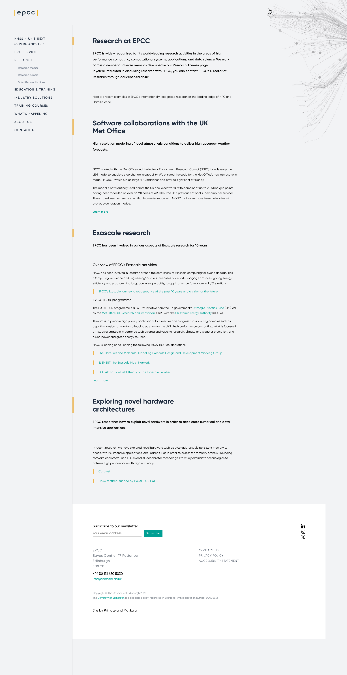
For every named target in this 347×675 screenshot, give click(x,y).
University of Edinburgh (111, 597)
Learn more (100, 380)
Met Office (109, 313)
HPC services (26, 52)
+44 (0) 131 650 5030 (108, 573)
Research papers (28, 74)
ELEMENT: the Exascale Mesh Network (124, 362)
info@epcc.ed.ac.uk (107, 579)
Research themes (28, 67)
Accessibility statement (219, 560)
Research (23, 60)
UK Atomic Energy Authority (193, 313)
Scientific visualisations (31, 82)
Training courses (31, 105)
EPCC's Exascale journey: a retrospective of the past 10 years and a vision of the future (158, 291)
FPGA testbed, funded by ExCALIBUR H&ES (127, 481)
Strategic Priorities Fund (208, 308)
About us (23, 122)
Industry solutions (33, 97)
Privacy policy (211, 555)
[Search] (270, 12)
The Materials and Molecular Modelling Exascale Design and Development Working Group (160, 353)
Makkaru (130, 610)
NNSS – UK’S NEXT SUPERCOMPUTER (29, 41)
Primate (110, 610)
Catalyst (104, 471)
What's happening (31, 113)
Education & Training (35, 89)
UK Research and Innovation (136, 313)
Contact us (25, 130)
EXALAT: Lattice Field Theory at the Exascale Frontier (134, 372)
